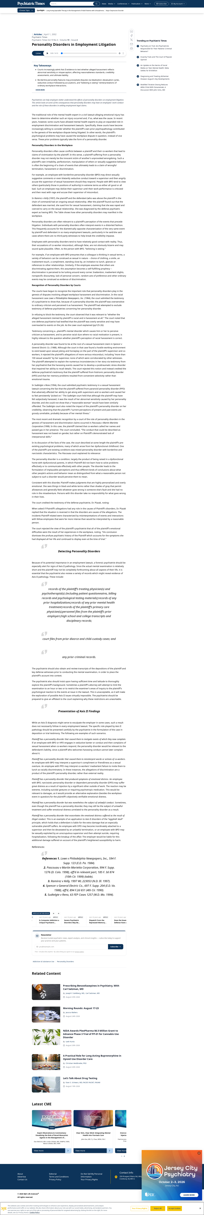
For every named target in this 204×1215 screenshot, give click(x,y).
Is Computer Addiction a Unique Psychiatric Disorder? (42, 921)
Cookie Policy (35, 1212)
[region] (102, 1208)
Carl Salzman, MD (93, 993)
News (104, 4)
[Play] (47, 53)
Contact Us (22, 1179)
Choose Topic (24, 10)
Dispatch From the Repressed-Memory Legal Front (90, 921)
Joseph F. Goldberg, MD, (75, 993)
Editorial (53, 1174)
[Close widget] (199, 1153)
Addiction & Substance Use (43, 961)
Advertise (21, 1176)
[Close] (200, 1208)
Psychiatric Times (39, 37)
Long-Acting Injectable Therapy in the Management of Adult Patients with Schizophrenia (75, 11)
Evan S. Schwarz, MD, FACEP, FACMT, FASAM (83, 1082)
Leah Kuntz (70, 1041)
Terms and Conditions (59, 1176)
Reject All (158, 1208)
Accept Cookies (174, 1208)
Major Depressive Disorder (115, 11)
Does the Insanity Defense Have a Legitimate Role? (114, 921)
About (20, 1174)
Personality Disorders (65, 961)
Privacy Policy (55, 1179)
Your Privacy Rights (89, 1179)
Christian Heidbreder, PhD (76, 1063)
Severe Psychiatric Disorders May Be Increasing (64, 921)
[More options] (123, 53)
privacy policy (79, 952)
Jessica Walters (72, 1012)
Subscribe (114, 947)
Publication (136, 4)
